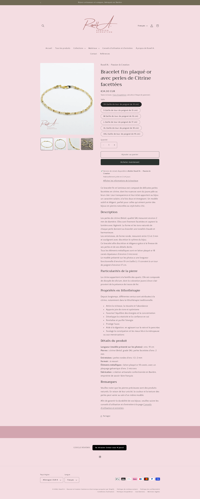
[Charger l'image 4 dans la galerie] (87, 144)
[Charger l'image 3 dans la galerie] (74, 144)
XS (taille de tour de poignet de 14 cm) (121, 104)
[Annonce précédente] (40, 2)
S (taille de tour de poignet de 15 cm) (120, 110)
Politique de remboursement (127, 489)
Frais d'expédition (120, 95)
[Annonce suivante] (159, 2)
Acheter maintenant (129, 162)
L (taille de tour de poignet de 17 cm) (120, 122)
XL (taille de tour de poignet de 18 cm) (121, 128)
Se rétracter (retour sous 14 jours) (109, 448)
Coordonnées (140, 492)
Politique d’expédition (125, 492)
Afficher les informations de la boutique (120, 181)
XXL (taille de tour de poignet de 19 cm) (121, 134)
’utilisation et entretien (113, 408)
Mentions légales (154, 492)
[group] (100, 2)
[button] (43, 26)
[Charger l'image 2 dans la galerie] (60, 144)
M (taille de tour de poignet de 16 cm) (120, 116)
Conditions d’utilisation (105, 492)
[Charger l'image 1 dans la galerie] (47, 144)
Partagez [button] (106, 416)
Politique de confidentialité (150, 489)
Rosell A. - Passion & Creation (69, 489)
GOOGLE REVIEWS (81, 447)
